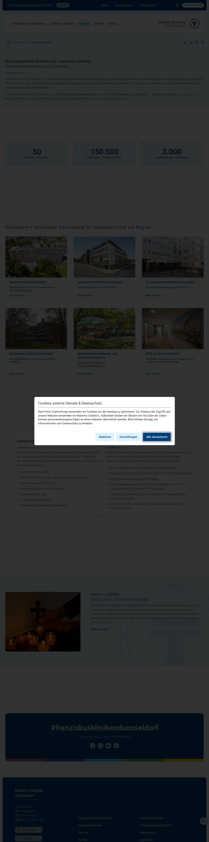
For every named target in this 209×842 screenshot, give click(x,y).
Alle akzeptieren (157, 437)
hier (150, 419)
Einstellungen (128, 437)
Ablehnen (105, 437)
